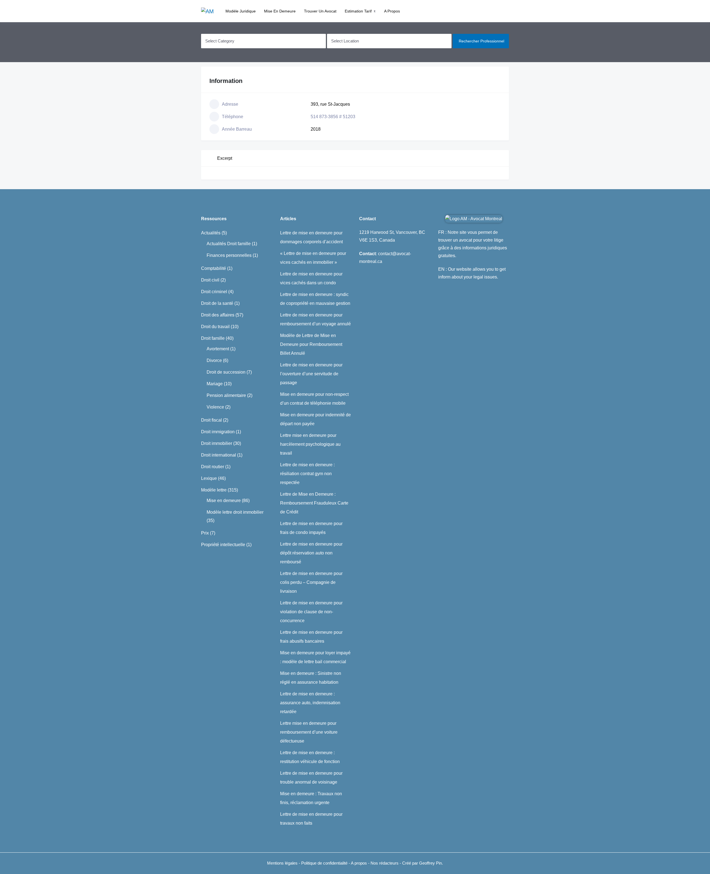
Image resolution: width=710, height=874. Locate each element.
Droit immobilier (216, 443)
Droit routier (212, 466)
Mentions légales (282, 863)
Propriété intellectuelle (223, 544)
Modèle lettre (214, 490)
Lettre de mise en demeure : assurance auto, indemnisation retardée (310, 702)
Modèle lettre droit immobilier (235, 512)
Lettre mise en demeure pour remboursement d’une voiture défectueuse (309, 732)
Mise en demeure (280, 11)
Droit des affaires (217, 315)
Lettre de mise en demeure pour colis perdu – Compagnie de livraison (311, 582)
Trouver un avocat (320, 11)
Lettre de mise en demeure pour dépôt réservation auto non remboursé (311, 553)
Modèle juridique (240, 11)
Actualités (210, 232)
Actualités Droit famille (229, 243)
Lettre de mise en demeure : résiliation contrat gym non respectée (307, 473)
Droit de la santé (217, 303)
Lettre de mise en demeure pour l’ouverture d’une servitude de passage (311, 374)
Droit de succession (226, 372)
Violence (215, 407)
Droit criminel (214, 291)
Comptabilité (213, 268)
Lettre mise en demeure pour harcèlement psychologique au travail (310, 444)
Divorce (214, 360)
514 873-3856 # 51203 (333, 116)
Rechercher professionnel (481, 41)
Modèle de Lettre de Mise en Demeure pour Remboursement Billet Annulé (311, 344)
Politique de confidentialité (325, 863)
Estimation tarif (358, 11)
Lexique (209, 478)
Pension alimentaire (226, 395)
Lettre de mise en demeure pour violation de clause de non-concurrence (311, 612)
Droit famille (213, 338)
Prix (205, 533)
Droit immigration (218, 431)
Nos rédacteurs (385, 863)
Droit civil (210, 280)
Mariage (215, 383)
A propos (392, 11)
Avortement (218, 348)
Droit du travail (215, 326)
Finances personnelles (229, 255)
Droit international (218, 455)
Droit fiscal (211, 420)
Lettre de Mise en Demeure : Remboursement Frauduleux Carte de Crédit (314, 503)
